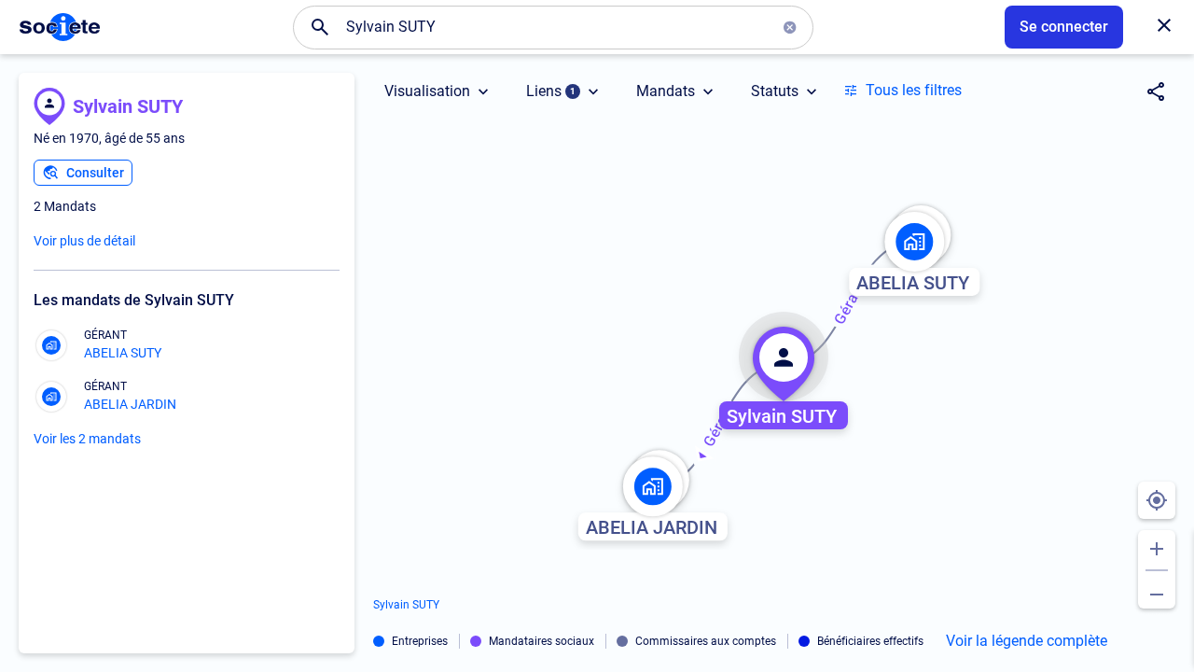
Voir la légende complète (1026, 641)
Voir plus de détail (84, 240)
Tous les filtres (914, 90)
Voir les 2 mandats (87, 438)
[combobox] (553, 27)
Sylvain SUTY (128, 106)
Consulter (95, 172)
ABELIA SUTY (122, 352)
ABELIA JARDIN (130, 404)
